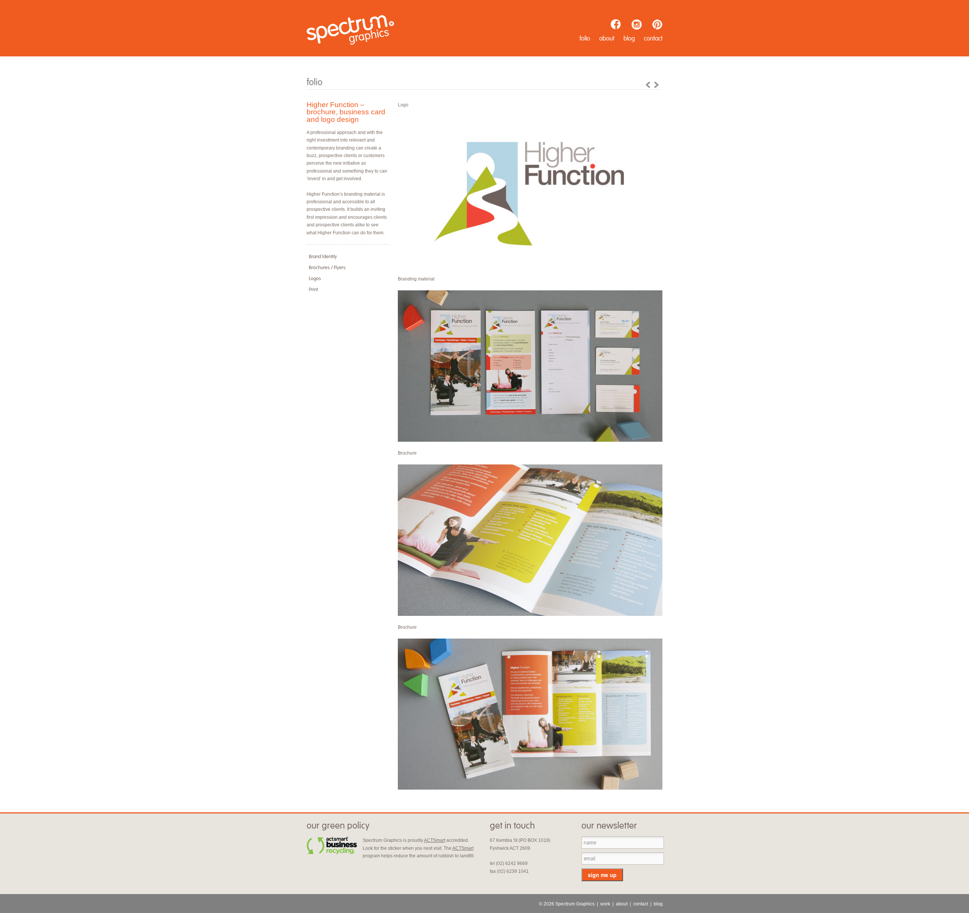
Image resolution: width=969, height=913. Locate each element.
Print (313, 289)
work (605, 904)
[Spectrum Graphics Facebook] (616, 24)
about (606, 38)
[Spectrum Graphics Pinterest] (657, 24)
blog (629, 38)
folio (585, 38)
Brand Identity (323, 256)
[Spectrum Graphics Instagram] (636, 24)
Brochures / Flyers (327, 267)
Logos (315, 278)
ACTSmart (434, 840)
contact (653, 38)
